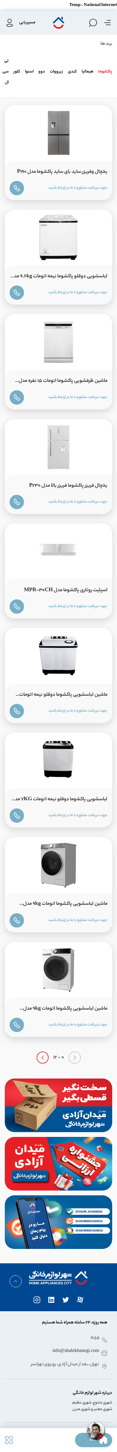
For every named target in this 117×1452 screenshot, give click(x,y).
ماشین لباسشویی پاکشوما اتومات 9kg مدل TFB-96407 (65, 1010)
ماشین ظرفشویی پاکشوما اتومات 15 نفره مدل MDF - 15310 (63, 382)
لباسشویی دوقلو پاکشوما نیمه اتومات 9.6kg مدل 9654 (58, 278)
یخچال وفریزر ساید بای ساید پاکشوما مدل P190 (62, 172)
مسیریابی (27, 22)
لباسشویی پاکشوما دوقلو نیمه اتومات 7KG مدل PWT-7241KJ (59, 800)
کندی (72, 71)
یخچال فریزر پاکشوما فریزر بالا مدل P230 (68, 486)
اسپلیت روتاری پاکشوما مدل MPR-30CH (65, 590)
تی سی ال (5, 72)
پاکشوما (105, 71)
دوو (41, 71)
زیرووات (56, 71)
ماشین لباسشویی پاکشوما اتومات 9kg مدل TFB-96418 (65, 905)
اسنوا (29, 71)
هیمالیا (88, 71)
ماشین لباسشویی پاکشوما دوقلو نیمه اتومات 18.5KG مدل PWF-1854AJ (63, 696)
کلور (17, 71)
